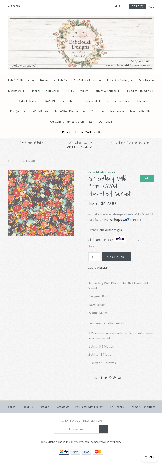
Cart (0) (137, 6)
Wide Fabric (41, 111)
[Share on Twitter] (106, 378)
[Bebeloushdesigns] (81, 19)
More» (91, 246)
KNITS (70, 90)
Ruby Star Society (119, 80)
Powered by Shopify (110, 441)
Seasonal (93, 101)
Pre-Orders (116, 406)
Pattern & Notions (106, 90)
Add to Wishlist (97, 267)
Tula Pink (146, 80)
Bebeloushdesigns (109, 230)
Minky (84, 90)
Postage (44, 406)
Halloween (117, 111)
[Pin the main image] (110, 378)
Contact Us (62, 406)
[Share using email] (119, 378)
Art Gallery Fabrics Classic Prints (71, 121)
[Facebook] (116, 7)
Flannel (35, 90)
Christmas (97, 111)
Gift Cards (53, 90)
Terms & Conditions (142, 406)
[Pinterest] (120, 7)
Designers (16, 90)
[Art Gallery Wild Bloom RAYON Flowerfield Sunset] (41, 172)
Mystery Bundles (141, 111)
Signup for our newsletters (81, 420)
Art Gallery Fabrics (87, 80)
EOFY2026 (105, 121)
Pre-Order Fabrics (25, 101)
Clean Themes (90, 441)
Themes (143, 101)
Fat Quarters (18, 111)
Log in (79, 132)
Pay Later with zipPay (89, 406)
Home (44, 80)
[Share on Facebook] (101, 378)
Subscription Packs (119, 101)
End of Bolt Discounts (70, 111)
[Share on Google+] (115, 378)
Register (67, 132)
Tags (13, 160)
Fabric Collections (21, 80)
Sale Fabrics (70, 101)
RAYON (50, 101)
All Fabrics (61, 80)
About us (27, 406)
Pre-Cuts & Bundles (140, 90)
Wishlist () (92, 132)
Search (11, 406)
